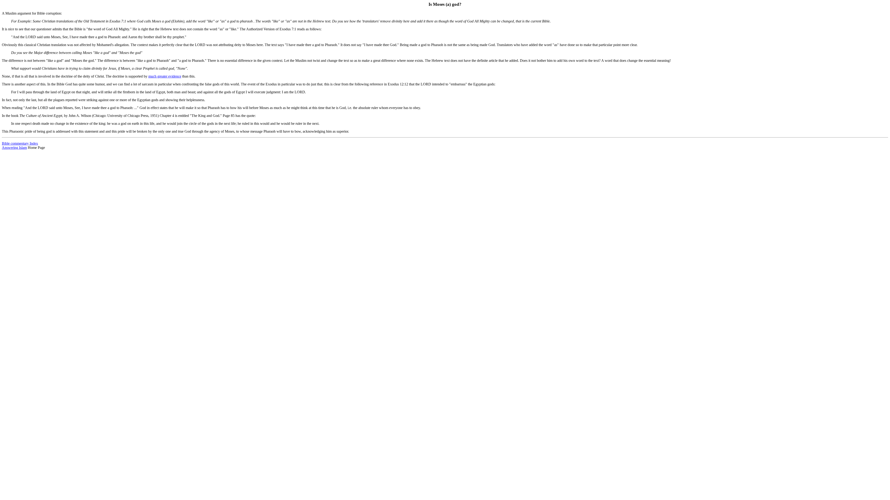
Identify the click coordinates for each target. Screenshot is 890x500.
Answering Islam (14, 148)
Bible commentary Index (20, 143)
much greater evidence (164, 76)
